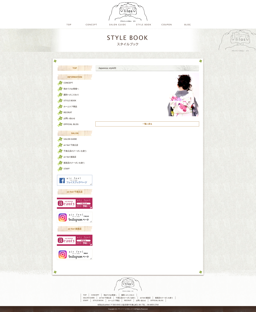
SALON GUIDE (117, 24)
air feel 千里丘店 (71, 145)
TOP (69, 24)
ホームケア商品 (70, 106)
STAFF (67, 169)
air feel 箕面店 (70, 157)
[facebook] (74, 185)
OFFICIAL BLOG (188, 24)
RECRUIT (68, 112)
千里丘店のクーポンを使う (166, 24)
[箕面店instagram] (74, 245)
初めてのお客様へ (71, 89)
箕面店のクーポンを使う (74, 163)
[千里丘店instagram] (74, 208)
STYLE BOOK (143, 24)
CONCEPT (91, 24)
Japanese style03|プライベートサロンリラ (184, 1)
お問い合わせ (69, 118)
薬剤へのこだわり (71, 95)
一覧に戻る (147, 124)
